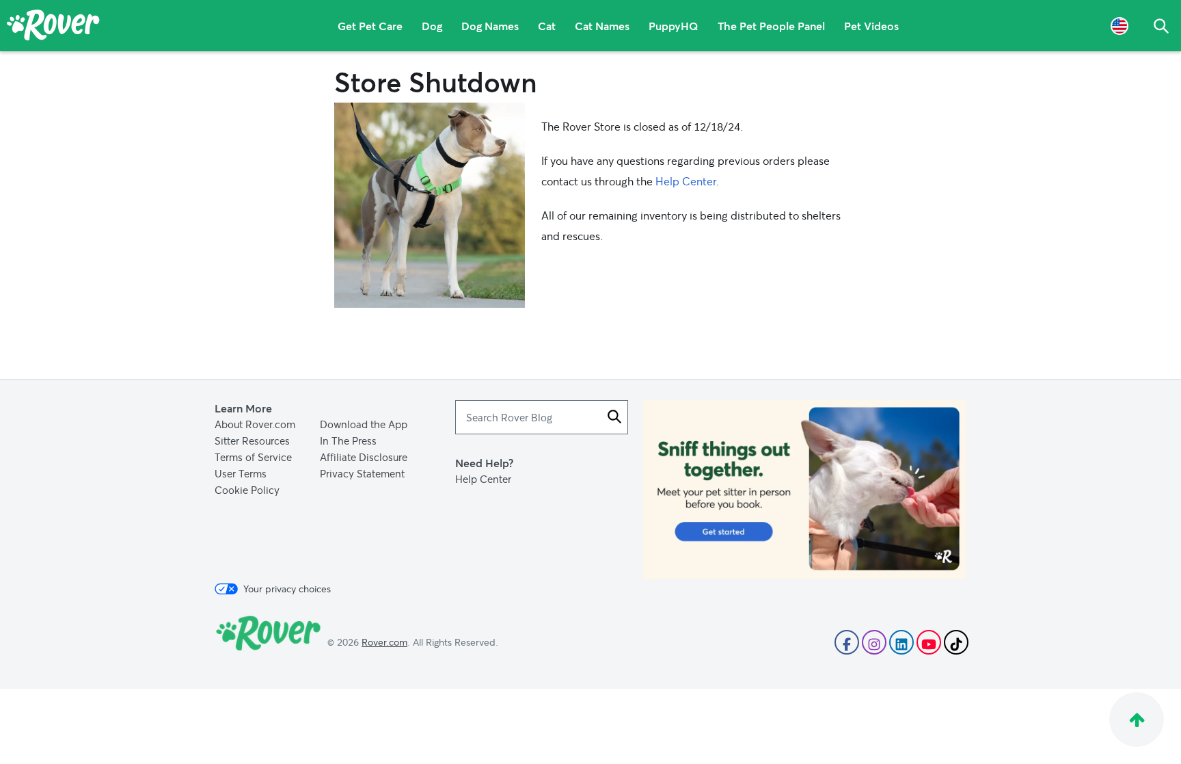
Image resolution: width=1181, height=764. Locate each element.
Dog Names (490, 25)
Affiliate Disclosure (363, 457)
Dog (432, 25)
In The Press (348, 440)
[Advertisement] (804, 489)
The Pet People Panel (771, 25)
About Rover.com (255, 424)
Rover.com (384, 641)
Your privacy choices (287, 588)
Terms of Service (253, 457)
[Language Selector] (1119, 25)
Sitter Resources (252, 440)
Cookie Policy (247, 490)
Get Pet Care (370, 25)
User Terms (241, 473)
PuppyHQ (673, 25)
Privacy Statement (362, 473)
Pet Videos (871, 25)
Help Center (685, 181)
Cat (547, 25)
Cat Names (602, 25)
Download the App (363, 424)
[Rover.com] (53, 27)
